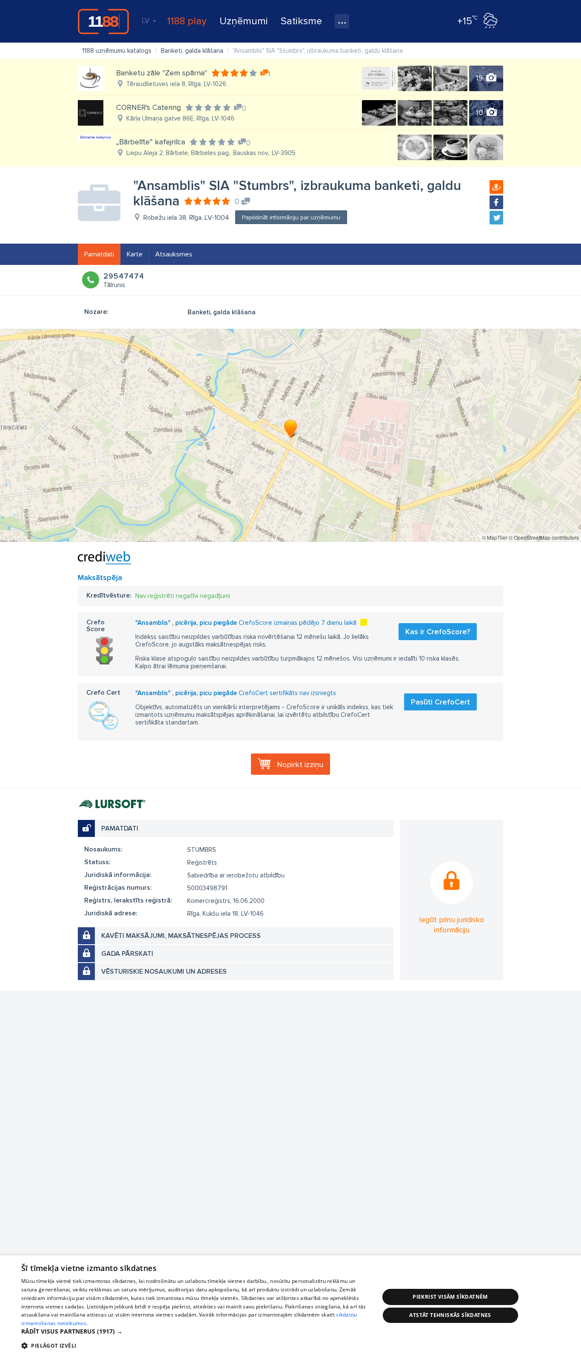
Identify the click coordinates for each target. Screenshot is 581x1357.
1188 (103, 21)
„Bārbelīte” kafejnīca (150, 142)
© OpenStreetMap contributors (544, 537)
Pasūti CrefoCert (440, 702)
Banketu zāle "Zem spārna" (161, 73)
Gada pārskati (127, 953)
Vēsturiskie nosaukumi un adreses (164, 971)
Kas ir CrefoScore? (437, 631)
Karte (134, 254)
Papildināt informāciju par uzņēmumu (291, 217)
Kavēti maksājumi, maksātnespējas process (181, 936)
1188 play (187, 21)
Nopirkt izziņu (300, 764)
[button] (194, 1331)
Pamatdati (99, 254)
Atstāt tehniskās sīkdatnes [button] (450, 1315)
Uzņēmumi (243, 21)
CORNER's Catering (148, 107)
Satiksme (301, 21)
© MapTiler (494, 537)
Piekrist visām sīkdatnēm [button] (450, 1296)
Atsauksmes (173, 254)
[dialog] (290, 1306)
